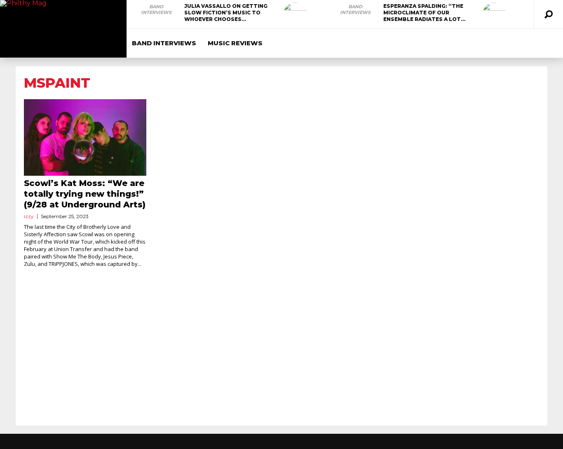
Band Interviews (156, 9)
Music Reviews (235, 43)
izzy (29, 216)
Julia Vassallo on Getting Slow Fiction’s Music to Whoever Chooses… (225, 12)
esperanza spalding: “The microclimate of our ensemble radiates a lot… (424, 12)
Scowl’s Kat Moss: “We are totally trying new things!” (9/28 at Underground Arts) (84, 193)
